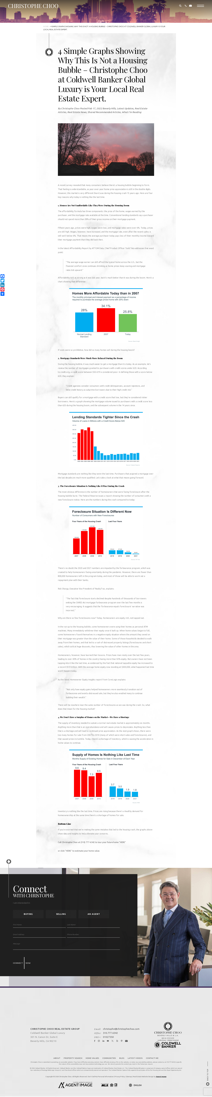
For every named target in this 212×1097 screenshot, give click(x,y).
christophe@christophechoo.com (121, 1029)
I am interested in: (21, 903)
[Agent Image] (75, 1087)
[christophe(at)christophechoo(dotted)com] (190, 6)
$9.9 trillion (71, 667)
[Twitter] (113, 1041)
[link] (122, 842)
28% (87, 219)
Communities (109, 1058)
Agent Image (161, 1076)
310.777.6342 (110, 1033)
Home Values (92, 1058)
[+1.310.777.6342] (186, 6)
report (109, 496)
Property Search (73, 1058)
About (56, 1058)
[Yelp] (117, 1041)
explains (110, 589)
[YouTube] (108, 1041)
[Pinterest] (122, 1041)
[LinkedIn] (103, 1041)
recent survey (66, 185)
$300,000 (125, 667)
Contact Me (152, 1058)
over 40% (72, 659)
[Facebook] (94, 1041)
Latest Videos (135, 1058)
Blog (121, 1058)
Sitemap (129, 1076)
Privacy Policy (120, 1076)
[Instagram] (99, 1041)
